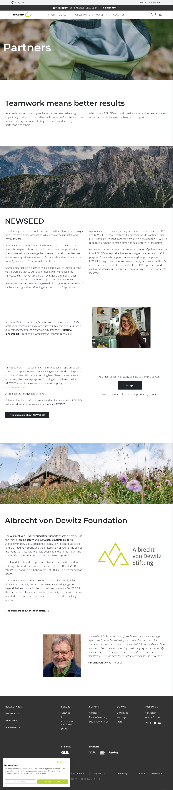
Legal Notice (99, 773)
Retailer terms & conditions (72, 773)
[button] (18, 2)
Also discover (150, 2)
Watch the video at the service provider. (124, 394)
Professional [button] (81, 15)
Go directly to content (86, 2)
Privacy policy (62, 762)
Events (64, 728)
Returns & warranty (98, 717)
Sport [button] (52, 15)
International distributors (67, 723)
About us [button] (119, 15)
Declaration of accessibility (150, 773)
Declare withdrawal (98, 721)
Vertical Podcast (152, 717)
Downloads (122, 712)
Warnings (121, 717)
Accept (130, 385)
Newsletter (150, 712)
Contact (93, 712)
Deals (62, 15)
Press (119, 721)
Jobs (63, 717)
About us (65, 712)
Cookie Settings (121, 773)
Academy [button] (101, 15)
